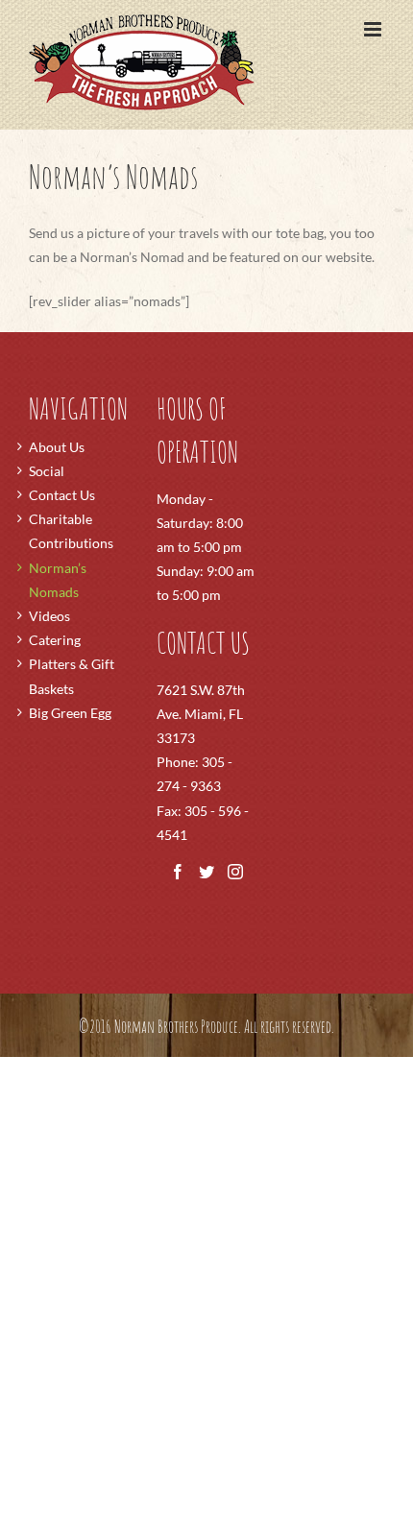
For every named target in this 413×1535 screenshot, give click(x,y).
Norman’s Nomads (57, 580)
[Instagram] (235, 871)
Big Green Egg (70, 713)
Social (46, 471)
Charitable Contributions (71, 531)
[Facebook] (177, 871)
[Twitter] (206, 871)
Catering (55, 640)
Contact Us (62, 495)
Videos (49, 616)
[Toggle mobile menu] (374, 29)
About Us (57, 447)
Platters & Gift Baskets (71, 676)
